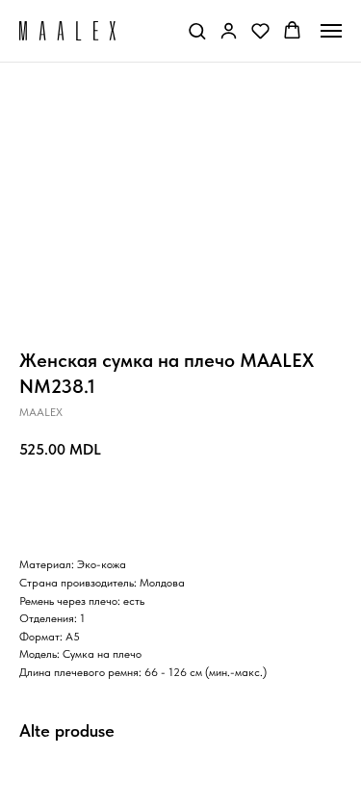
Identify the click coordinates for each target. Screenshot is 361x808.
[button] (197, 30)
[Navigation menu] (331, 31)
